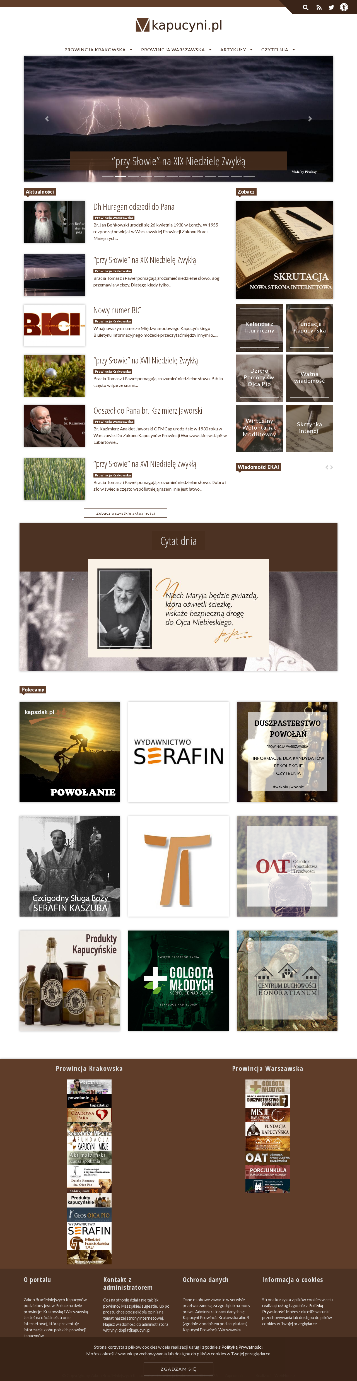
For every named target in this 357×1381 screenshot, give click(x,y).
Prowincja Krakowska (95, 49)
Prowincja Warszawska (173, 49)
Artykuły (233, 49)
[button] (47, 119)
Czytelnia (274, 49)
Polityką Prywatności (241, 1346)
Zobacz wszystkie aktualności (125, 513)
